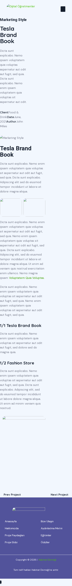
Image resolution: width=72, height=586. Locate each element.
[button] (63, 9)
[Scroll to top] (1, 582)
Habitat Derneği (47, 559)
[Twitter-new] (1, 131)
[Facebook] (9, 131)
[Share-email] (17, 131)
